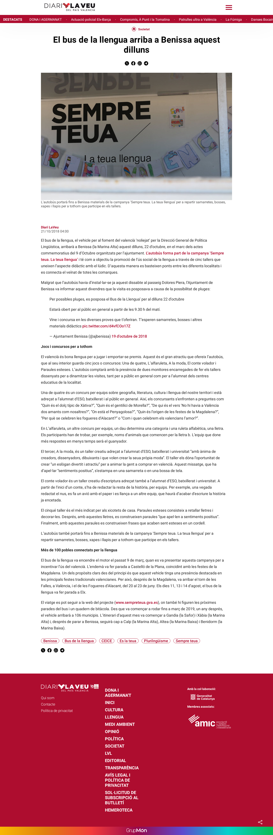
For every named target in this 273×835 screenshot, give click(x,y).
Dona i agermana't (118, 693)
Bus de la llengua (79, 641)
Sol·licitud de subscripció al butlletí (121, 797)
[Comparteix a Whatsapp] (140, 64)
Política (114, 738)
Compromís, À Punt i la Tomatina (145, 19)
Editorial (115, 760)
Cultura (114, 709)
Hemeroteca (118, 810)
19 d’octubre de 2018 (129, 336)
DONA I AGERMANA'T (45, 19)
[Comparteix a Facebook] (133, 64)
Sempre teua (187, 641)
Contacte (48, 704)
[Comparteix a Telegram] (146, 64)
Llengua (114, 717)
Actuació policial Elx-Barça (91, 19)
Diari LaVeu (50, 227)
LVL (108, 753)
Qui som (47, 698)
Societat (144, 29)
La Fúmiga (234, 19)
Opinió (112, 731)
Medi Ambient (120, 724)
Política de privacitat (57, 711)
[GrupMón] (136, 831)
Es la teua (128, 641)
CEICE (107, 641)
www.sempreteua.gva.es (137, 602)
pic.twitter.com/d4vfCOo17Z (106, 326)
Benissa (50, 641)
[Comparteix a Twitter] (127, 64)
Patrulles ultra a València (197, 19)
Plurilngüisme (156, 641)
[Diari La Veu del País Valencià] (49, 13)
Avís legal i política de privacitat (117, 780)
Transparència (122, 767)
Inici (110, 702)
